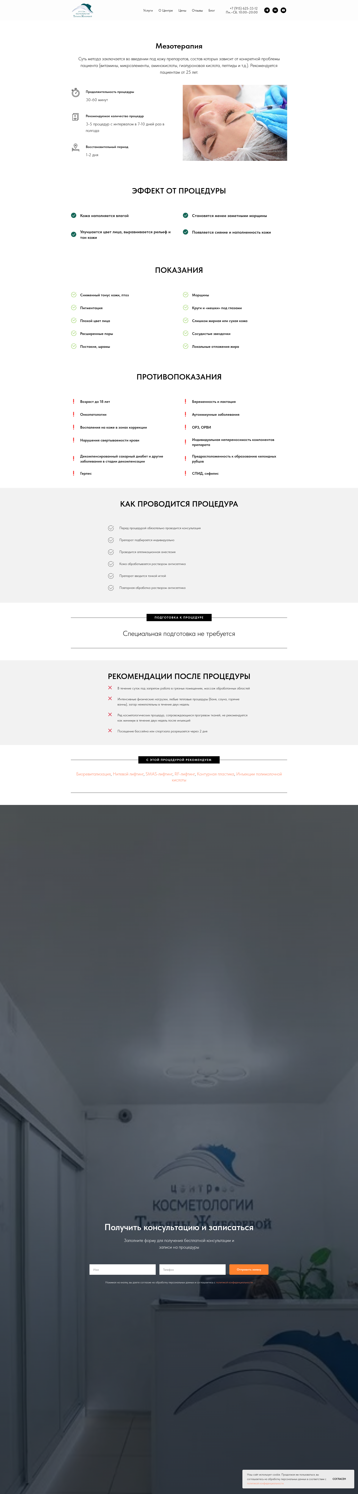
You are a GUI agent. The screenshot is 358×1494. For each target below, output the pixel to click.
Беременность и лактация (214, 401)
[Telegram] (267, 10)
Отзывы (197, 10)
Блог (211, 10)
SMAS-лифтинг (159, 774)
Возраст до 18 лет (95, 401)
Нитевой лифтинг (128, 774)
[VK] (275, 10)
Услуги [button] (148, 10)
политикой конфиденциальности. (265, 1483)
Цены (182, 10)
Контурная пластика (215, 774)
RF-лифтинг (185, 774)
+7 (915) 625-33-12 (244, 8)
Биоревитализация (93, 774)
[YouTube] (283, 10)
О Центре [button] (165, 10)
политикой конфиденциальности (234, 1282)
